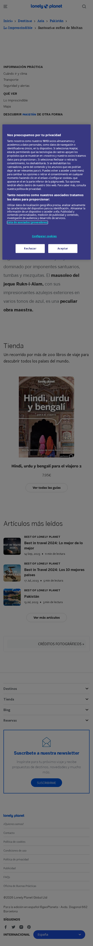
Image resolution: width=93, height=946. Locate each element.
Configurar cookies (44, 236)
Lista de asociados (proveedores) (27, 222)
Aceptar (63, 248)
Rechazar (30, 248)
